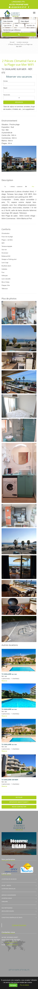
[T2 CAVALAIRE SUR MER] (19, 766)
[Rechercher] (19, 34)
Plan (33, 186)
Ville (16, 25)
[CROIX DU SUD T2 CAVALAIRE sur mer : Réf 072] (19, 159)
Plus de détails (24, 985)
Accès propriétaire (18, 4)
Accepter (13, 985)
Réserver (19, 102)
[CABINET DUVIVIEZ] (11, 12)
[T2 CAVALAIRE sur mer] (19, 660)
